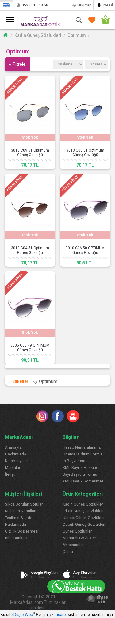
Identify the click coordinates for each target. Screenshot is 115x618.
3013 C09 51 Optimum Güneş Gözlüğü (30, 152)
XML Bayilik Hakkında (82, 467)
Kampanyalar (16, 461)
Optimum (76, 35)
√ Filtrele (17, 64)
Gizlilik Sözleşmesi (21, 531)
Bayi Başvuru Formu (80, 474)
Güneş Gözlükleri (78, 531)
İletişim (11, 474)
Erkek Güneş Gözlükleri (83, 511)
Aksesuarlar (73, 544)
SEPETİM (102, 20)
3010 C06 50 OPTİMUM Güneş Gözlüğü (85, 250)
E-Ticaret (59, 614)
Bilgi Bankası (16, 538)
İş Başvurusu (74, 461)
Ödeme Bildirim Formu (82, 454)
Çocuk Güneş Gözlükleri (84, 524)
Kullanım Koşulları (20, 511)
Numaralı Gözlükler (79, 538)
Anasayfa (13, 447)
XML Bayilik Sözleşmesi (84, 481)
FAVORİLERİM (91, 20)
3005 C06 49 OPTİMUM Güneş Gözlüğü (29, 347)
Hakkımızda (15, 454)
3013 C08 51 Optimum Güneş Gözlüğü (85, 152)
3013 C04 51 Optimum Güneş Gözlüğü (30, 250)
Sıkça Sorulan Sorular (24, 504)
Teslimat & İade (18, 517)
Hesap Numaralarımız (82, 447)
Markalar (12, 467)
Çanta (68, 551)
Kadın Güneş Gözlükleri (37, 35)
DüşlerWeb (23, 614)
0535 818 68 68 (35, 5)
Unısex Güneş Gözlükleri (84, 517)
